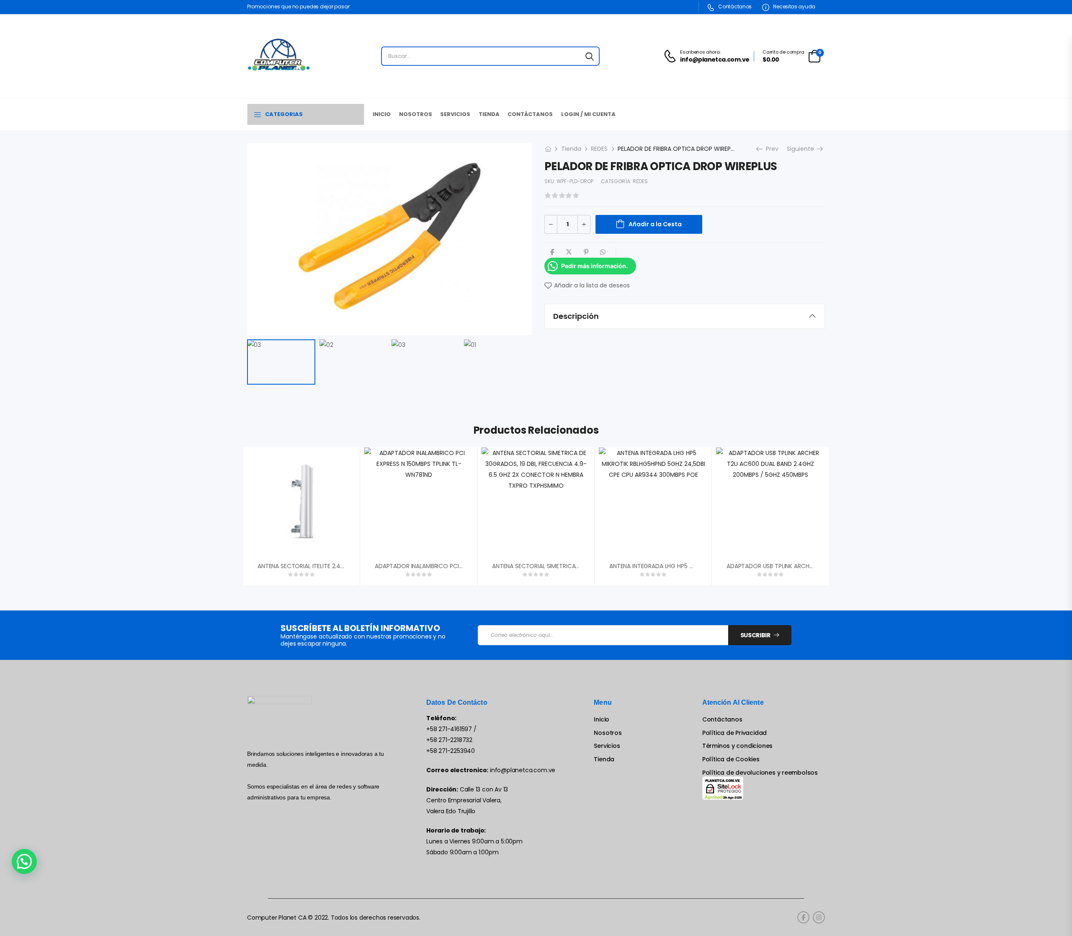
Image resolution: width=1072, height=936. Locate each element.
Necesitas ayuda (793, 6)
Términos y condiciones (737, 746)
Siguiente (803, 149)
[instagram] (819, 917)
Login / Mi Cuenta (588, 114)
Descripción (576, 316)
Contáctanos (734, 6)
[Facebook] (552, 252)
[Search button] (589, 56)
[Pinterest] (586, 252)
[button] (24, 861)
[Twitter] (569, 252)
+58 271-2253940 (450, 751)
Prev (769, 149)
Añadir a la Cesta (655, 224)
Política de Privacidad (734, 733)
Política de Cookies (731, 759)
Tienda (489, 114)
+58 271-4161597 (449, 729)
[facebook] (803, 917)
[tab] (685, 316)
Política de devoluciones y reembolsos (760, 772)
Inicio (382, 114)
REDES (599, 149)
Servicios (455, 114)
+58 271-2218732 (449, 740)
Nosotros (415, 114)
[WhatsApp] (603, 252)
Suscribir (755, 635)
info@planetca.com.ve (522, 770)
